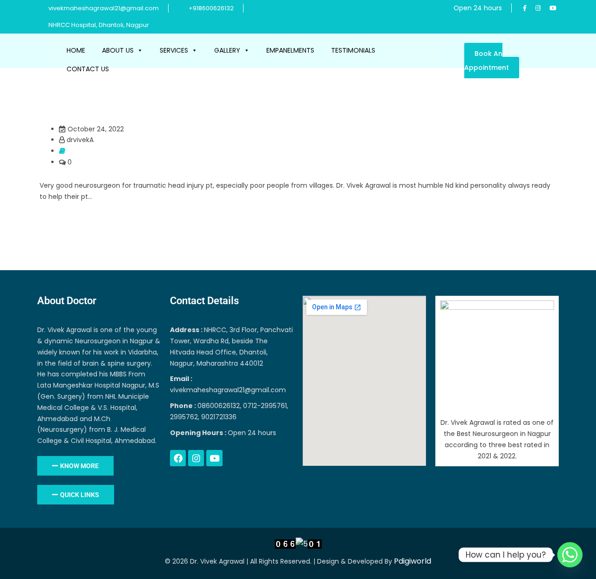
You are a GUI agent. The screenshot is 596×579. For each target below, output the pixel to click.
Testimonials (353, 50)
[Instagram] (196, 458)
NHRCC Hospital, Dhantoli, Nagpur (98, 24)
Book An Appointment (486, 60)
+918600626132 (211, 8)
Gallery (227, 50)
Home (76, 50)
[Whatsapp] (569, 554)
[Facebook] (178, 458)
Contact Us (88, 69)
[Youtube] (214, 458)
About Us (118, 50)
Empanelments (290, 50)
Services (174, 50)
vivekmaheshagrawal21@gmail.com (103, 8)
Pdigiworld (412, 561)
